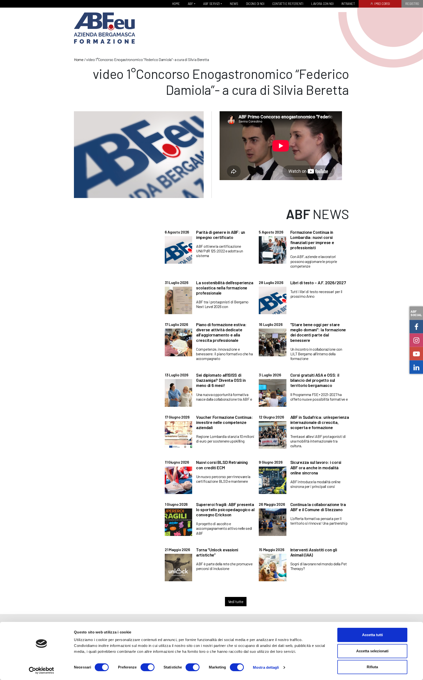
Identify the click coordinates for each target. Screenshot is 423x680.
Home (78, 59)
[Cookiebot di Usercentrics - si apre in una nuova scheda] (41, 670)
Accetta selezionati (372, 651)
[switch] (147, 667)
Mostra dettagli (266, 667)
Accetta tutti (372, 635)
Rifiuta (372, 667)
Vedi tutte (235, 601)
